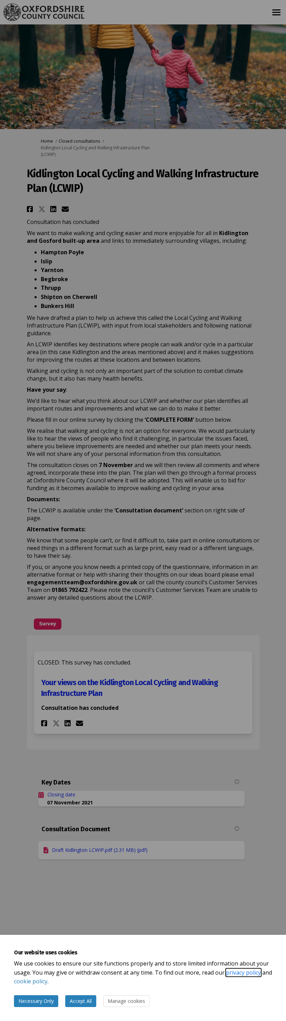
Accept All (81, 1001)
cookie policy (30, 981)
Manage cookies (126, 1001)
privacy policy (243, 972)
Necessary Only (36, 1001)
